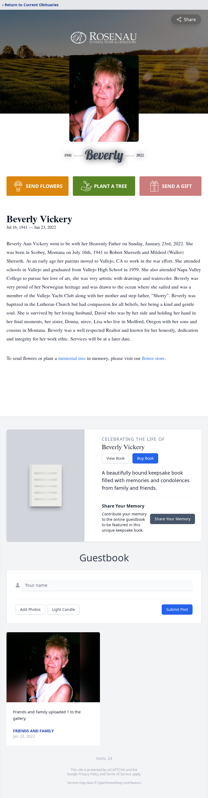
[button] (53, 667)
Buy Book (145, 458)
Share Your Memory (172, 518)
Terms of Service (118, 774)
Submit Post (177, 609)
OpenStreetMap (110, 782)
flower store (153, 358)
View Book (115, 458)
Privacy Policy (89, 774)
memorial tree (72, 358)
